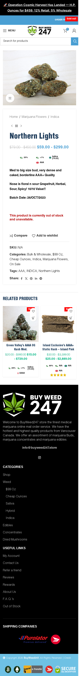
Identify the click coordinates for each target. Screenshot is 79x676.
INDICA (31, 271)
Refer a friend (12, 570)
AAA (21, 271)
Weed (7, 482)
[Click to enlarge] (10, 98)
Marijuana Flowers (34, 117)
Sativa (10, 503)
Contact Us (11, 563)
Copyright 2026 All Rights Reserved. (33, 658)
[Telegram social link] (40, 279)
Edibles (8, 525)
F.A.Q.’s (8, 599)
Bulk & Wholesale (39, 254)
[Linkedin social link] (36, 279)
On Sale (15, 264)
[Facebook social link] (21, 279)
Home (14, 117)
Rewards (9, 585)
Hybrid (10, 511)
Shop (6, 475)
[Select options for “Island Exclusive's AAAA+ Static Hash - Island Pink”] (70, 318)
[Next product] (21, 126)
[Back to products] (16, 126)
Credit (67, 658)
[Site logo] (39, 30)
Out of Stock (12, 606)
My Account (11, 556)
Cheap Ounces (20, 259)
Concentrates (12, 532)
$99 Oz (58, 254)
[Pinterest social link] (31, 279)
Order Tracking (64, 20)
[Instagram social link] (39, 458)
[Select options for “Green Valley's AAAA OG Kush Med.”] (33, 318)
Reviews (8, 577)
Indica (54, 117)
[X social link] (26, 279)
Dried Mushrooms (15, 539)
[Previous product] (12, 126)
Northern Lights (49, 271)
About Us (9, 592)
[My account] (74, 30)
